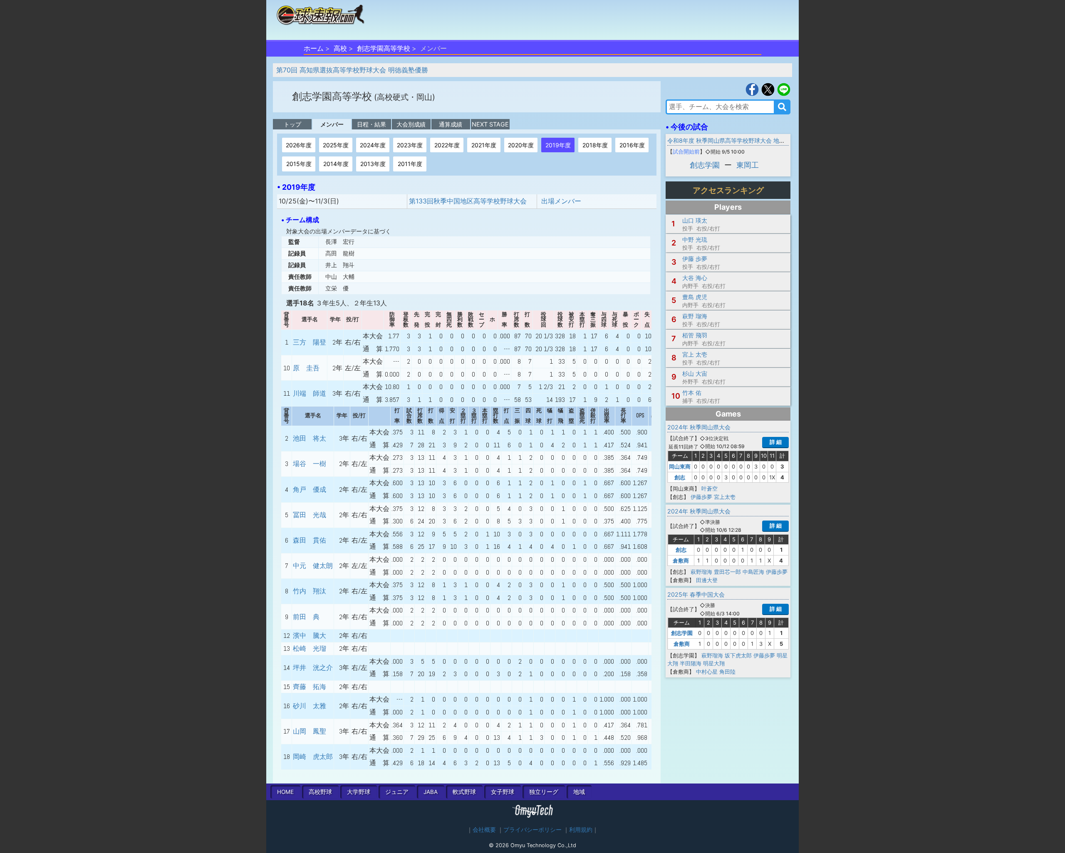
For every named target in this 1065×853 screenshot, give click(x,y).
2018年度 (595, 145)
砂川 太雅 (309, 706)
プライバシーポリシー (532, 829)
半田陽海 (690, 663)
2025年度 (336, 145)
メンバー (332, 124)
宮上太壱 (725, 496)
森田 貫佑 (309, 540)
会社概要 (484, 829)
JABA (431, 792)
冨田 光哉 (309, 515)
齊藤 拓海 (309, 686)
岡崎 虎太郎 (313, 756)
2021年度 (483, 145)
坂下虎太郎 (738, 655)
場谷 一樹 (309, 463)
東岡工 (747, 165)
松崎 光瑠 (309, 648)
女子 (502, 792)
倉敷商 (681, 560)
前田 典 (306, 616)
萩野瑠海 (701, 571)
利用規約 (580, 829)
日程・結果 (371, 124)
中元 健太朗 (313, 565)
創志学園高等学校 (383, 48)
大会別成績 (411, 124)
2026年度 (299, 145)
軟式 (464, 792)
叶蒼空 (709, 488)
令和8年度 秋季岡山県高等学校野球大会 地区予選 (732, 140)
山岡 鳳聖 (309, 731)
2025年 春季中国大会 (696, 594)
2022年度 (447, 145)
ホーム (314, 48)
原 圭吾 (306, 368)
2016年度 (632, 145)
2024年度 (373, 145)
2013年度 (373, 163)
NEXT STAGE (490, 124)
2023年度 (410, 145)
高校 (340, 48)
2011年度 (410, 163)
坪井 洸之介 (313, 667)
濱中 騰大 (309, 635)
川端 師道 (309, 393)
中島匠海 (753, 571)
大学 (358, 792)
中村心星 (707, 671)
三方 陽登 (309, 342)
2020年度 (521, 145)
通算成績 (450, 124)
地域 (579, 792)
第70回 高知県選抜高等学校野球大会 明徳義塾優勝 (352, 70)
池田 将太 (309, 438)
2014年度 (336, 163)
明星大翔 (714, 663)
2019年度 (558, 145)
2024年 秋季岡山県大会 (699, 427)
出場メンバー (561, 201)
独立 (543, 792)
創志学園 (705, 165)
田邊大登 (707, 580)
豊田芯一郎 (727, 571)
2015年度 (299, 163)
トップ (292, 124)
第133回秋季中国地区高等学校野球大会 (468, 201)
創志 (679, 477)
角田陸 (727, 671)
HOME (285, 792)
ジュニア (397, 792)
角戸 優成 (309, 489)
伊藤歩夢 (701, 496)
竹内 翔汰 (309, 591)
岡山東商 (680, 466)
